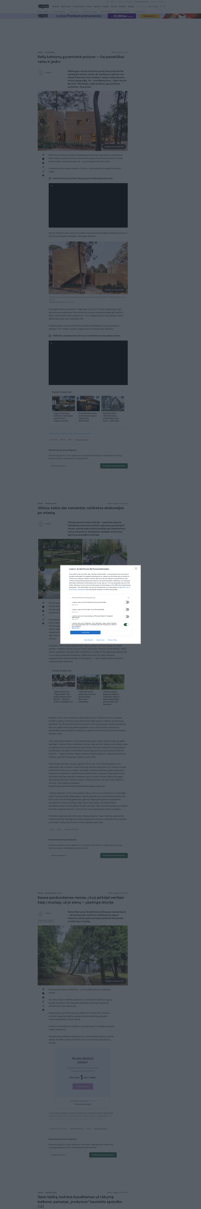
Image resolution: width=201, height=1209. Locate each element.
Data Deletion (88, 640)
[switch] (126, 602)
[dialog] (100, 604)
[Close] (137, 569)
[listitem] (100, 597)
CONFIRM (85, 632)
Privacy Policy (112, 640)
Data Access (100, 640)
